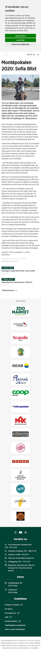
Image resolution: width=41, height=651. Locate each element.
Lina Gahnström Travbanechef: (18, 546)
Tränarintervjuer (8, 290)
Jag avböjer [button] (20, 40)
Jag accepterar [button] (20, 36)
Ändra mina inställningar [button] (20, 44)
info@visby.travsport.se (10, 261)
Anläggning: (19, 562)
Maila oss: (21, 558)
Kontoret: (18, 554)
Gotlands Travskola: (22, 551)
